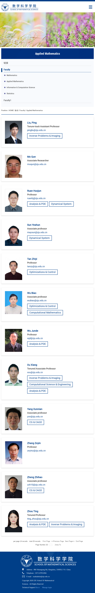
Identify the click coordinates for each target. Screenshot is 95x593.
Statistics (10, 93)
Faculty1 (7, 100)
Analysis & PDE (37, 203)
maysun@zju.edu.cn (37, 232)
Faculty (7, 69)
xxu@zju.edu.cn (35, 372)
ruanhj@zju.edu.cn (36, 198)
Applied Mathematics (47, 53)
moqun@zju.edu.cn (36, 164)
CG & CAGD (35, 422)
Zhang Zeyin (34, 443)
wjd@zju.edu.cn (35, 338)
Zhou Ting (32, 511)
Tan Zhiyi (32, 258)
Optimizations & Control (42, 272)
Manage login (47, 587)
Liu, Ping (32, 122)
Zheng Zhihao (34, 477)
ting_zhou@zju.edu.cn (38, 518)
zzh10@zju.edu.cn (36, 484)
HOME (11, 110)
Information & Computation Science (21, 87)
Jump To (58, 545)
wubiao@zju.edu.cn (37, 300)
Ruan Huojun (34, 190)
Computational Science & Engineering (50, 384)
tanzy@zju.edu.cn (36, 266)
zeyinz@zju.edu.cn (36, 450)
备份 (16, 110)
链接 (6, 63)
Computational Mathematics (45, 312)
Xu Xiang (32, 364)
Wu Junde (32, 330)
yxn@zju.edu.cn (35, 416)
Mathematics (12, 75)
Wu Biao (31, 292)
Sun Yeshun (33, 224)
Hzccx (37, 587)
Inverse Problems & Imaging (44, 135)
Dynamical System (61, 203)
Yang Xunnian (34, 409)
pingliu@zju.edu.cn (36, 130)
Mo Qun (31, 156)
